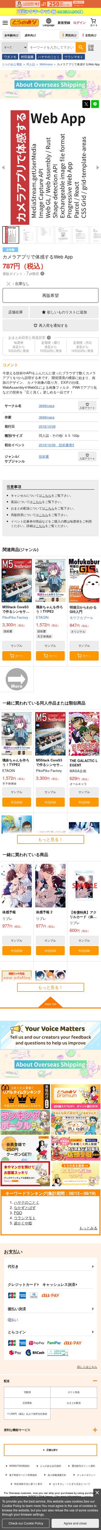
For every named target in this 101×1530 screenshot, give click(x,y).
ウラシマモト (73, 56)
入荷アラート (87, 408)
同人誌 (30, 64)
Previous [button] (3, 167)
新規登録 (64, 22)
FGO (18, 1212)
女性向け (91, 35)
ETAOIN (42, 617)
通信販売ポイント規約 (83, 1466)
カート (19, 656)
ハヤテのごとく (49, 56)
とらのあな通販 (12, 64)
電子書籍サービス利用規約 (23, 1475)
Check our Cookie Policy (26, 1523)
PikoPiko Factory (15, 617)
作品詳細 (16, 802)
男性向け (71, 35)
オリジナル (78, 631)
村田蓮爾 (27, 56)
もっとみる (88, 1227)
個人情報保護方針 (57, 1475)
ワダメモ (10, 56)
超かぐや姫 (23, 1222)
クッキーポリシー (86, 1475)
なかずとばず (25, 1207)
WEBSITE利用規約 (19, 1466)
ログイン (79, 22)
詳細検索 (91, 47)
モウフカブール (81, 617)
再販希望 (50, 295)
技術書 (8, 631)
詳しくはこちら (87, 1367)
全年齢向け (11, 35)
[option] (50, 167)
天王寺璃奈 (44, 636)
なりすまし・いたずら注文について (71, 1484)
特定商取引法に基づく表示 (28, 1484)
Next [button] (98, 167)
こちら (46, 495)
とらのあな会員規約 (50, 1466)
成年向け (30, 35)
